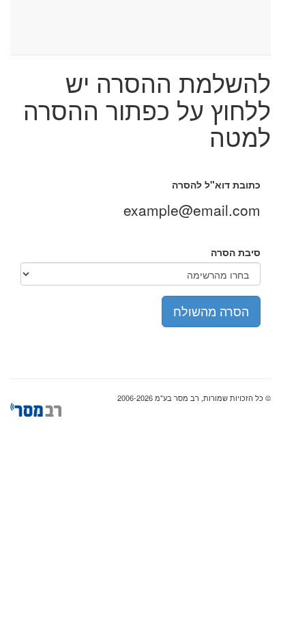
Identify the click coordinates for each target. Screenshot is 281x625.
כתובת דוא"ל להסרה (216, 184)
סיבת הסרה (236, 252)
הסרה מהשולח (211, 311)
